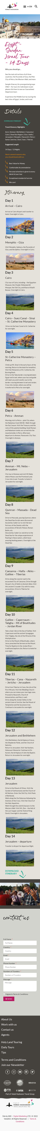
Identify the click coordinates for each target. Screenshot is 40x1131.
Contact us (7, 1029)
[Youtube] (20, 1072)
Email (5, 955)
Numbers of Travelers (11, 971)
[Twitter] (32, 1072)
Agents (5, 1034)
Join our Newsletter (12, 1064)
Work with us (9, 1024)
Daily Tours (7, 1047)
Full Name (7, 939)
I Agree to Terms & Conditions (16, 994)
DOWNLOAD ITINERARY (12, 121)
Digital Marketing (20, 1116)
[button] (25, 6)
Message (6, 979)
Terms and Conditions (13, 1059)
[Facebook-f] (7, 1072)
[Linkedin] (26, 1072)
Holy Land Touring (11, 1042)
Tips (3, 1052)
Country (6, 947)
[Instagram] (14, 1072)
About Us (6, 1019)
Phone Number (9, 963)
